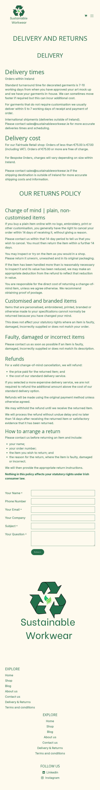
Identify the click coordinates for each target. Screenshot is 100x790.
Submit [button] (37, 552)
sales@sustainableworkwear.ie (47, 123)
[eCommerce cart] (86, 16)
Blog (8, 686)
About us (11, 691)
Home (9, 675)
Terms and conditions (20, 707)
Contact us (12, 696)
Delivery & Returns (18, 702)
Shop (8, 680)
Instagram (52, 777)
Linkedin (52, 772)
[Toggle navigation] (92, 16)
